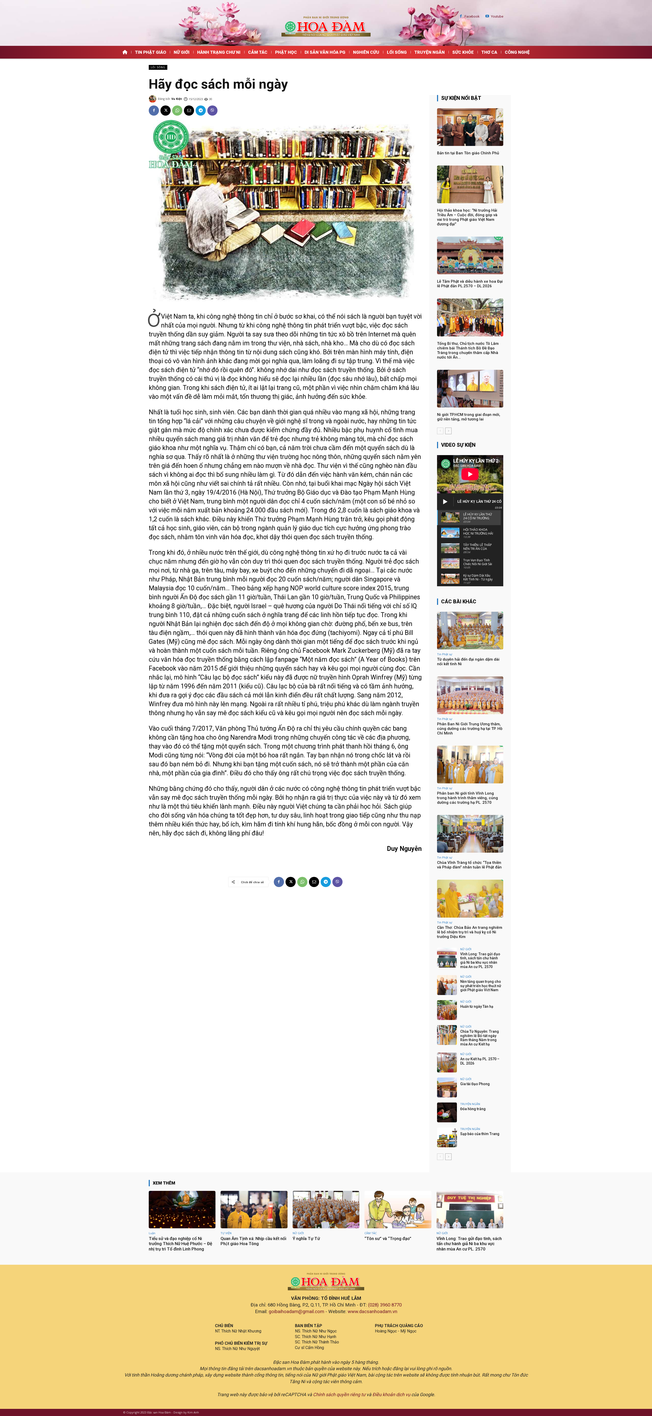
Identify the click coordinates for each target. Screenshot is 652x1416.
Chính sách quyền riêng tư (339, 1394)
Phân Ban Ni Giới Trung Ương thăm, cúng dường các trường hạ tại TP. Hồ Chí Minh (469, 729)
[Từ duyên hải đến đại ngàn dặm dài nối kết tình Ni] (470, 630)
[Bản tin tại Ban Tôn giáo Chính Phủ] (470, 127)
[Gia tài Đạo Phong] (447, 1087)
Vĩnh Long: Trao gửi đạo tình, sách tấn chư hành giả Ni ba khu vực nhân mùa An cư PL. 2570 (480, 960)
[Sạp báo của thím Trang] (447, 1137)
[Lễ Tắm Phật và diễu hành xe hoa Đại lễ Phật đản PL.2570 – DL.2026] (470, 255)
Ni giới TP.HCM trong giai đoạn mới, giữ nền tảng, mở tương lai (468, 416)
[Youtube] (487, 16)
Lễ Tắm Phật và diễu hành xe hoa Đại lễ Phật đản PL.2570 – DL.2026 (470, 283)
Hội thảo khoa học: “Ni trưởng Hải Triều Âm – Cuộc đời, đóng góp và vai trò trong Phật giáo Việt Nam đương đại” (467, 217)
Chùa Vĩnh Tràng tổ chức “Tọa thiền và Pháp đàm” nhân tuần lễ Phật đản (469, 864)
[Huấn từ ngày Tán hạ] (447, 1010)
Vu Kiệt (176, 99)
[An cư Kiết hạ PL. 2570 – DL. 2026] (447, 1062)
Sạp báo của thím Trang (479, 1134)
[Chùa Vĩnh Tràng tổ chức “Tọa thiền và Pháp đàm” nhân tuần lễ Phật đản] (470, 834)
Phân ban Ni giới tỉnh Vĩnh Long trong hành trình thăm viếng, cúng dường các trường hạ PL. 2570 (467, 798)
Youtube (497, 16)
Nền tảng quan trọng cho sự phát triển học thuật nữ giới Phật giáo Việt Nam (480, 985)
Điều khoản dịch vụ (391, 1394)
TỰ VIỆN (226, 1233)
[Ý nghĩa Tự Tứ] (326, 1209)
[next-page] (448, 431)
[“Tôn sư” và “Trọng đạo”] (397, 1209)
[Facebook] (461, 16)
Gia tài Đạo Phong (475, 1084)
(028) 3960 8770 (385, 1305)
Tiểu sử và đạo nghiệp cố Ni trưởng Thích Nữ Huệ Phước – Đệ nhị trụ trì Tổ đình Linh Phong (180, 1243)
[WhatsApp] (177, 110)
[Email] (189, 110)
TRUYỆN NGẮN (470, 1103)
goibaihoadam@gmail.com (296, 1311)
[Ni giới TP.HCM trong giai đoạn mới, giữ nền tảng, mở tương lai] (470, 388)
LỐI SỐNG (158, 67)
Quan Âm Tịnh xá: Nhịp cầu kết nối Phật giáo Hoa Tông (253, 1241)
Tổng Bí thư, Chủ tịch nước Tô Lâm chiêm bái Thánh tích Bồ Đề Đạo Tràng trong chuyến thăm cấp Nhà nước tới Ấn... (468, 350)
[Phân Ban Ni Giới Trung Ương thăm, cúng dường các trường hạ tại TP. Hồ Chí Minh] (470, 695)
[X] (165, 110)
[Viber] (212, 110)
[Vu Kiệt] (153, 99)
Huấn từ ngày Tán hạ (476, 1006)
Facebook (472, 16)
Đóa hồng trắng (473, 1109)
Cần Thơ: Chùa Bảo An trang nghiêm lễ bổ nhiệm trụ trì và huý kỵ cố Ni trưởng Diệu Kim (469, 932)
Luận (152, 1233)
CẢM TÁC (370, 1233)
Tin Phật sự (444, 654)
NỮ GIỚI (465, 949)
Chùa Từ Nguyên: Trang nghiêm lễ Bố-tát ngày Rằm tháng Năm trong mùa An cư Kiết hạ (479, 1037)
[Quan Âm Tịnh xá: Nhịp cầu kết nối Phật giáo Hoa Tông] (254, 1209)
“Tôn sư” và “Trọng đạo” (387, 1238)
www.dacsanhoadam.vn (372, 1311)
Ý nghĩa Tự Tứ (306, 1238)
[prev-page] (440, 431)
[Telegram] (201, 110)
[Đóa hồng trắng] (447, 1112)
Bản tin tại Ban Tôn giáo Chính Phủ (468, 153)
